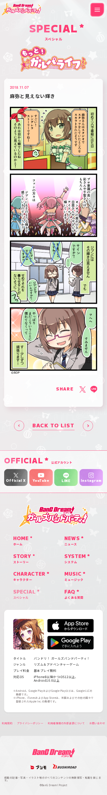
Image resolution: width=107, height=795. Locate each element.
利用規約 (7, 723)
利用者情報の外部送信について (66, 723)
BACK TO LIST (53, 425)
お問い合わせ (97, 723)
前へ (19, 426)
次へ (88, 426)
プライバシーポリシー (30, 723)
